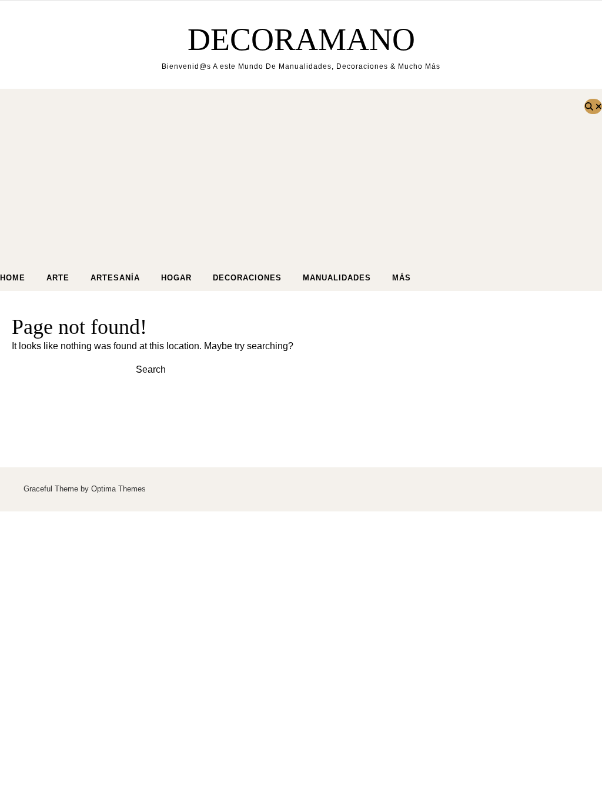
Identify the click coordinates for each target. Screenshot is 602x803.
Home (12, 277)
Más (401, 277)
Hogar (176, 277)
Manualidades (337, 277)
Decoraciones (247, 277)
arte (57, 277)
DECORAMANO (301, 39)
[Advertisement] (289, 177)
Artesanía (115, 277)
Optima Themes (118, 488)
